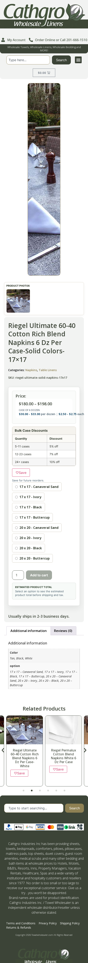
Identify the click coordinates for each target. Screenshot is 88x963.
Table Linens (48, 370)
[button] (78, 59)
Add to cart (39, 575)
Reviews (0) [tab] (63, 630)
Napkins (31, 370)
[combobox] (28, 59)
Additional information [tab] (28, 630)
